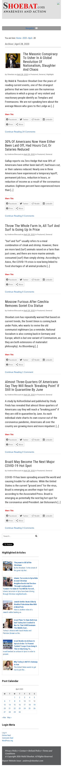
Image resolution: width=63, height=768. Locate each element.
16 (20, 705)
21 (10, 708)
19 (34, 705)
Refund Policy (34, 750)
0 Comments (28, 216)
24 (24, 708)
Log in (4, 733)
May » (9, 717)
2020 (25, 38)
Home (18, 38)
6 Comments (28, 292)
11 (29, 701)
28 (10, 712)
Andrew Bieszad (14, 154)
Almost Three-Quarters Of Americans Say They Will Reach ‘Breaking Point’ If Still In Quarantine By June (32, 386)
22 (15, 708)
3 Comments (28, 528)
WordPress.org (7, 741)
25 (29, 708)
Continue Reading (13, 132)
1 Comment (27, 372)
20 (5, 708)
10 (24, 701)
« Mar (4, 717)
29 (15, 712)
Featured (34, 74)
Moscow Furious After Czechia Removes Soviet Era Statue (27, 304)
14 (10, 705)
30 (20, 712)
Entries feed (6, 735)
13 (5, 705)
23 (20, 708)
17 (24, 705)
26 (34, 708)
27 (5, 712)
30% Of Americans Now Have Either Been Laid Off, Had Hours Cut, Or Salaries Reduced (30, 145)
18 (29, 705)
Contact (23, 750)
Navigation (30, 28)
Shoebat (10, 74)
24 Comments (28, 132)
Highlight (50, 74)
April (30, 38)
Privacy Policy (11, 750)
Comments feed (7, 738)
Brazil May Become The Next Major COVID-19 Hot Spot (30, 464)
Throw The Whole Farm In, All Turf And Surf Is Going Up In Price (32, 228)
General (42, 74)
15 (15, 705)
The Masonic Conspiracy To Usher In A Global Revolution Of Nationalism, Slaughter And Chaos (40, 62)
